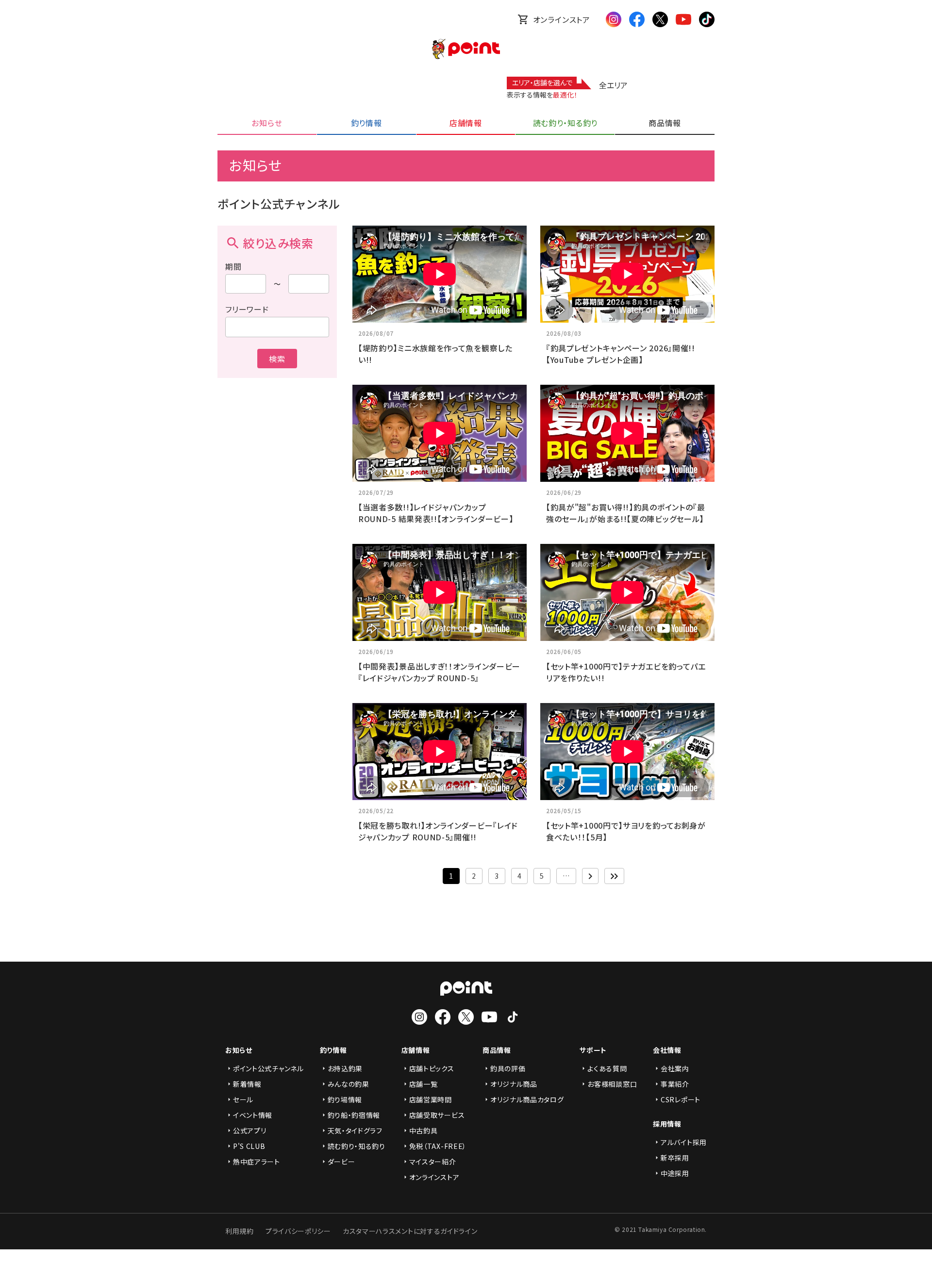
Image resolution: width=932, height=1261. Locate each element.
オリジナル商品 (513, 1084)
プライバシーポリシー (298, 1231)
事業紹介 (675, 1084)
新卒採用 (675, 1158)
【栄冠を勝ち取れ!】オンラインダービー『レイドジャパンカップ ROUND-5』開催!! (438, 831)
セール (243, 1099)
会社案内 (675, 1068)
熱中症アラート (256, 1161)
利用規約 (239, 1231)
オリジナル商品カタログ (527, 1099)
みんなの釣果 (348, 1084)
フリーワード (247, 309)
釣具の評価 (508, 1068)
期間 (233, 266)
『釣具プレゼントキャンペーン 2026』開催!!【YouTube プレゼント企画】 (620, 353)
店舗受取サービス (437, 1115)
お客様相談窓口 (612, 1084)
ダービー (341, 1161)
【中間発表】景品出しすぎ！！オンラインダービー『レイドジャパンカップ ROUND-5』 (439, 672)
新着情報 (247, 1084)
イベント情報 (252, 1115)
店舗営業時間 (430, 1099)
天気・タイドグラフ (355, 1130)
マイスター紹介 (432, 1161)
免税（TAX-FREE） (437, 1146)
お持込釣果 (345, 1068)
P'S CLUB (249, 1146)
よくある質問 (607, 1068)
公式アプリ (249, 1130)
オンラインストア (561, 19)
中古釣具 (423, 1130)
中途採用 (675, 1173)
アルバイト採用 (684, 1142)
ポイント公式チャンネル (268, 1068)
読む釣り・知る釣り (356, 1146)
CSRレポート (680, 1099)
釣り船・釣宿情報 (354, 1115)
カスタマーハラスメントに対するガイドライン (410, 1231)
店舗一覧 (423, 1084)
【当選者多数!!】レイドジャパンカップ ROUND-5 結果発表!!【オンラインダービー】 (436, 512)
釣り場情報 (345, 1099)
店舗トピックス (431, 1068)
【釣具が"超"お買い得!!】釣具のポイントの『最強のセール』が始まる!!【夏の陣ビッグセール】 (625, 512)
